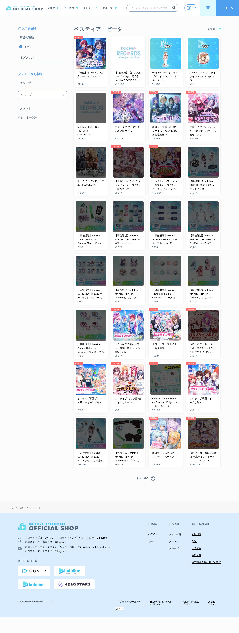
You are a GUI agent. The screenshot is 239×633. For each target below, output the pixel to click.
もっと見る (142, 478)
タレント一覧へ (28, 117)
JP (193, 7)
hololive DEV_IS (101, 547)
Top (13, 507)
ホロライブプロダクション (39, 537)
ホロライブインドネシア (70, 537)
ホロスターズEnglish (53, 542)
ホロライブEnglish (97, 537)
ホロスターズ (32, 542)
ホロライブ (31, 547)
